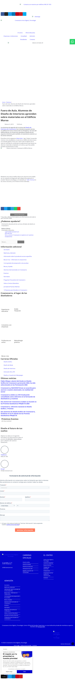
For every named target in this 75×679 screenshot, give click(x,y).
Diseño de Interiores (9, 368)
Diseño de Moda (8, 365)
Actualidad (24, 36)
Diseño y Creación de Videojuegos (13, 375)
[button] (2, 208)
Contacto (32, 39)
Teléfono (4, 455)
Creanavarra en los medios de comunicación (48, 574)
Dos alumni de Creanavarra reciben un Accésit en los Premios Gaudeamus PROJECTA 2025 (18, 403)
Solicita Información (65, 644)
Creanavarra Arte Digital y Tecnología (16, 642)
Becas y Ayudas (8, 266)
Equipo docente (47, 565)
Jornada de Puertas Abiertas (12, 287)
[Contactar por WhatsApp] (72, 41)
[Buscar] (20, 242)
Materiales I (19, 138)
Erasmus (6, 273)
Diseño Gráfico (8, 362)
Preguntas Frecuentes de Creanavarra (14, 280)
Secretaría (6, 249)
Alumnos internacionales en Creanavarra (15, 270)
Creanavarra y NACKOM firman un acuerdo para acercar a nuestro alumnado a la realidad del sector (18, 390)
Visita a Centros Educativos (11, 283)
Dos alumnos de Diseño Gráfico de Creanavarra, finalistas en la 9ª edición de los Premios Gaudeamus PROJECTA (18, 413)
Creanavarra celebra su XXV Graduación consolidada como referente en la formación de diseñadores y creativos (18, 397)
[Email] (4, 464)
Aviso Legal (16, 645)
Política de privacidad (26, 645)
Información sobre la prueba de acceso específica (18, 256)
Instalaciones (47, 570)
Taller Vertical (30, 180)
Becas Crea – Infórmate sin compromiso (15, 260)
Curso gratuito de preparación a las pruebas (16, 263)
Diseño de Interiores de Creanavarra (16, 128)
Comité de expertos (48, 563)
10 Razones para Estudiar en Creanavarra (15, 290)
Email (2, 469)
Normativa (7, 276)
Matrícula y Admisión (10, 253)
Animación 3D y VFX (9, 372)
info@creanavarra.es (7, 567)
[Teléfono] (4, 450)
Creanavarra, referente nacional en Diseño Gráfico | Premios (16, 408)
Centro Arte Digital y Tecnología (48, 560)
